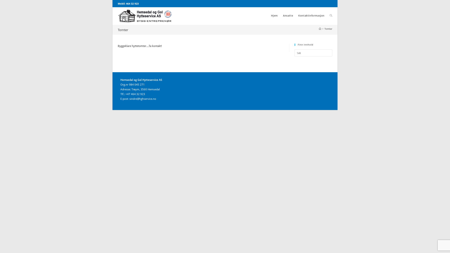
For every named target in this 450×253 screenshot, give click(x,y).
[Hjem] (320, 28)
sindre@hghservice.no (142, 98)
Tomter (328, 28)
